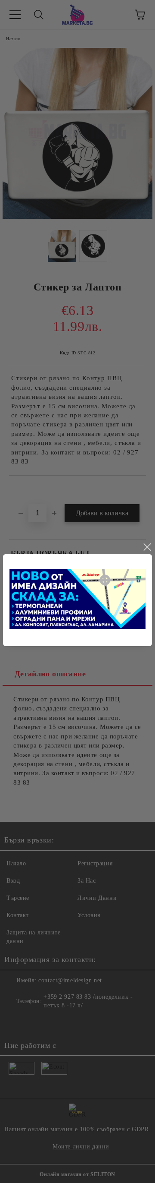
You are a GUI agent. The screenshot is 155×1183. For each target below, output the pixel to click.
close (147, 547)
